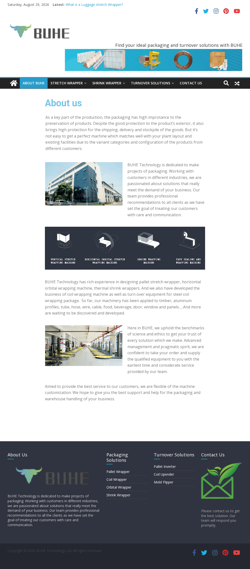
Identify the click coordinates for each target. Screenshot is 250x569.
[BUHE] (54, 465)
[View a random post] (237, 83)
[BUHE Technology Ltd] (14, 83)
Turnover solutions (150, 83)
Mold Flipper (163, 482)
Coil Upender (164, 474)
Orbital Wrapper (118, 487)
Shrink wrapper (106, 83)
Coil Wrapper (116, 479)
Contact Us (191, 83)
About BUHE (34, 83)
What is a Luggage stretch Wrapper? (94, 4)
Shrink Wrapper (118, 495)
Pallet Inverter (165, 466)
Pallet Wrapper (118, 471)
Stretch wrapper (67, 83)
